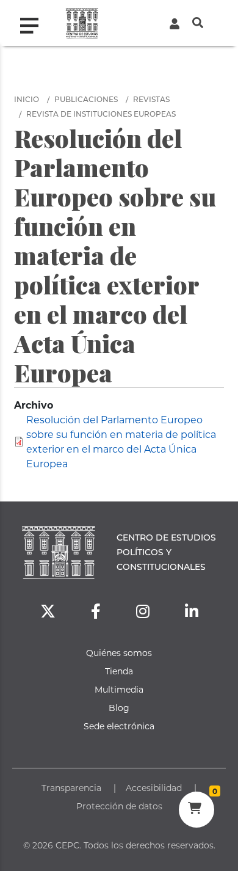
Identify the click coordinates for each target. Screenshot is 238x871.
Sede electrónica (119, 726)
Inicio (26, 99)
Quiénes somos (119, 652)
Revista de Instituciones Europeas (101, 113)
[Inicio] (82, 23)
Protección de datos (119, 806)
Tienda (119, 671)
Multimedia (119, 689)
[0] (196, 810)
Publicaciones (86, 99)
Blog (119, 707)
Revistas (151, 99)
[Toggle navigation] (34, 22)
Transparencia (71, 787)
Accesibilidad (154, 787)
